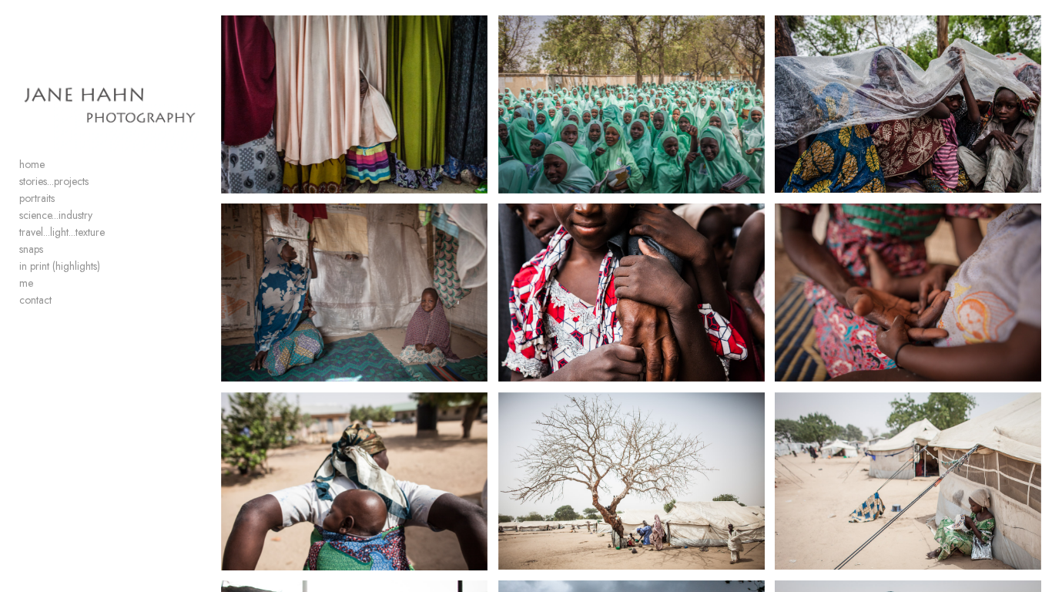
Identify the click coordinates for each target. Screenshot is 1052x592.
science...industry (55, 215)
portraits (37, 198)
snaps (31, 249)
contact (35, 300)
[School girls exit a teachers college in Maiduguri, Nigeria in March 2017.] (631, 104)
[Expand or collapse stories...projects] (99, 182)
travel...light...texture (62, 232)
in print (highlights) (59, 266)
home (32, 164)
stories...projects (54, 181)
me (26, 283)
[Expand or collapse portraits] (65, 199)
